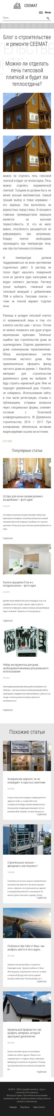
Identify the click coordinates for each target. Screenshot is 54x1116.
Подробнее (8, 538)
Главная (13, 1107)
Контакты (25, 1107)
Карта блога (39, 1107)
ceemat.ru (34, 1089)
